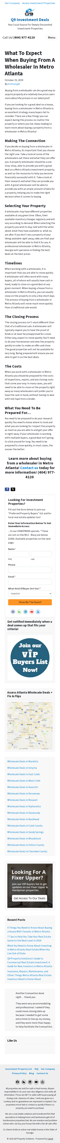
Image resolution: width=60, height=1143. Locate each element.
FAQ (36, 1069)
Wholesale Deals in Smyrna (22, 768)
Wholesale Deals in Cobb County (25, 825)
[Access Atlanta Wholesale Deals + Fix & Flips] (30, 725)
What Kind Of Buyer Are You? (24, 588)
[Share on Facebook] (7, 489)
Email (12, 576)
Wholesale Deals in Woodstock (24, 838)
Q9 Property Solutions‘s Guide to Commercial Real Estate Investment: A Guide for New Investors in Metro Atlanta (29, 962)
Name (12, 549)
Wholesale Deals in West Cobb (23, 781)
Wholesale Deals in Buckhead (23, 819)
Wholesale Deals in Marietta (22, 761)
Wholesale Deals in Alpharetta (24, 806)
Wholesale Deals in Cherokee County (27, 851)
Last (32, 559)
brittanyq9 (14, 84)
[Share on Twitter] (13, 489)
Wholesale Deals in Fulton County (25, 845)
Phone (11, 565)
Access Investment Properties (38, 3)
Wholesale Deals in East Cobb (23, 774)
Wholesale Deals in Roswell (22, 800)
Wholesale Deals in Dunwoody (23, 813)
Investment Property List (18, 1069)
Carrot (50, 1138)
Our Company (12, 3)
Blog (31, 1073)
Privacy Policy (19, 1073)
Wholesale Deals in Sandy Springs (25, 832)
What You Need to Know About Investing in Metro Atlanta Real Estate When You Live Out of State (29, 949)
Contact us (29, 468)
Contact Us (42, 1073)
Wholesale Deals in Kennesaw (23, 793)
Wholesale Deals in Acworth (22, 787)
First (10, 559)
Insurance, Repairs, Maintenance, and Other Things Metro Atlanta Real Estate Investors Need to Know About (29, 975)
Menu (51, 37)
